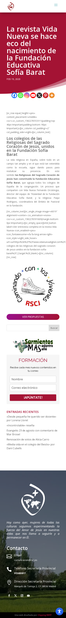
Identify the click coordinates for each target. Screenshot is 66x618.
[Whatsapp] (20, 95)
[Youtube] (33, 95)
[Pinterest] (45, 95)
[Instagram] (27, 95)
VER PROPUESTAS (33, 317)
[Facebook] (14, 95)
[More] (52, 95)
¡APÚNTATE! (33, 397)
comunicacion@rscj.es (25, 560)
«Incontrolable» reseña (20, 425)
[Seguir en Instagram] (22, 595)
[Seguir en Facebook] (9, 595)
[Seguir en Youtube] (28, 595)
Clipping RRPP (45, 615)
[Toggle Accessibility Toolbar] (59, 611)
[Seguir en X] (15, 595)
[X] (39, 95)
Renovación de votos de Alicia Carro (28, 439)
